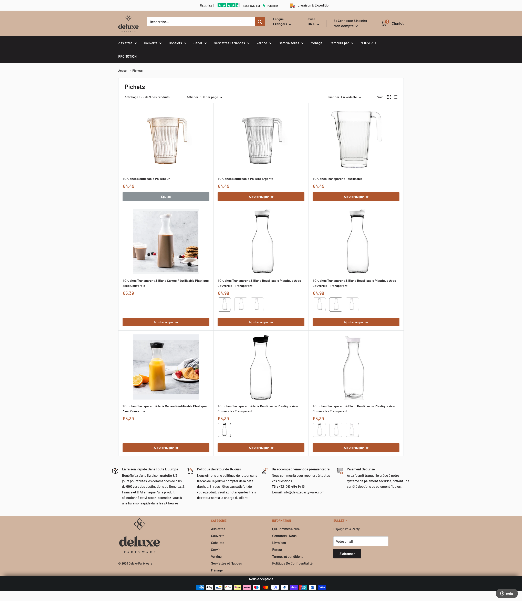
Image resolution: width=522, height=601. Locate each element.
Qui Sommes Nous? (286, 529)
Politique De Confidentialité (292, 563)
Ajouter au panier (261, 196)
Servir (198, 43)
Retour (277, 549)
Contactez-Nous (284, 536)
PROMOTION (127, 56)
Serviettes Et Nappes (229, 43)
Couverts (150, 43)
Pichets (137, 70)
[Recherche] (260, 21)
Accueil (123, 70)
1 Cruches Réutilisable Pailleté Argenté (245, 179)
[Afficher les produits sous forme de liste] (395, 97)
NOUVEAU (368, 43)
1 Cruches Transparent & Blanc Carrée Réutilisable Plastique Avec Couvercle (166, 282)
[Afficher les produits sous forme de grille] (389, 97)
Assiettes (125, 43)
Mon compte (344, 25)
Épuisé (166, 196)
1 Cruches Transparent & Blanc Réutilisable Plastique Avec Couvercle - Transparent (259, 282)
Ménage (316, 43)
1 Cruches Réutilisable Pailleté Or (146, 179)
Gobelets (175, 43)
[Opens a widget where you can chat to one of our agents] (506, 594)
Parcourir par (339, 43)
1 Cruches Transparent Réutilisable (338, 179)
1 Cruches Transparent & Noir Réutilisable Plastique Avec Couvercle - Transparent (258, 408)
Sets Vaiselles (289, 43)
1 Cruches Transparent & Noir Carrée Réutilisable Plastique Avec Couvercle (165, 408)
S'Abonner (347, 553)
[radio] (224, 304)
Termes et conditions (287, 556)
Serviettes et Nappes (226, 563)
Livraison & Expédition (313, 5)
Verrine (262, 43)
